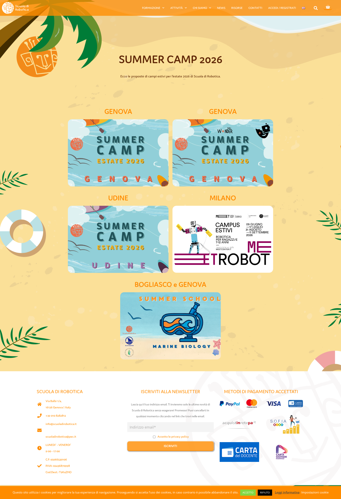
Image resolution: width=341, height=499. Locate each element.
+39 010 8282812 (56, 415)
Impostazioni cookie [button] (315, 492)
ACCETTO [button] (248, 492)
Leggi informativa (287, 492)
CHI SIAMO (200, 8)
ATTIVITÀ (176, 8)
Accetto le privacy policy (173, 436)
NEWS (221, 8)
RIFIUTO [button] (265, 492)
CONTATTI (255, 8)
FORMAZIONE (151, 8)
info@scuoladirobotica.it (61, 424)
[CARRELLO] (327, 7)
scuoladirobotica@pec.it (61, 436)
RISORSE (237, 8)
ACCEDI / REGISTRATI (282, 8)
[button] (315, 8)
